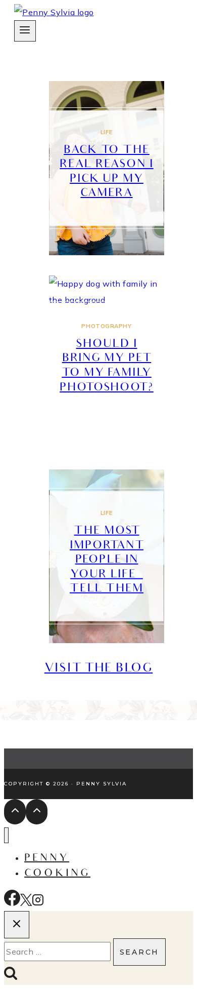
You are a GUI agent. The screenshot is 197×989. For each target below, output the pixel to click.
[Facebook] (12, 903)
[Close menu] (6, 835)
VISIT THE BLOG (98, 669)
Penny (46, 859)
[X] (26, 903)
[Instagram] (38, 903)
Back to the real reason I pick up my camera (106, 172)
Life (107, 132)
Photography (106, 326)
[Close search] (16, 924)
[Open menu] (25, 31)
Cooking (57, 874)
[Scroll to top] (15, 811)
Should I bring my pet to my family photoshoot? (107, 366)
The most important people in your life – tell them (106, 560)
